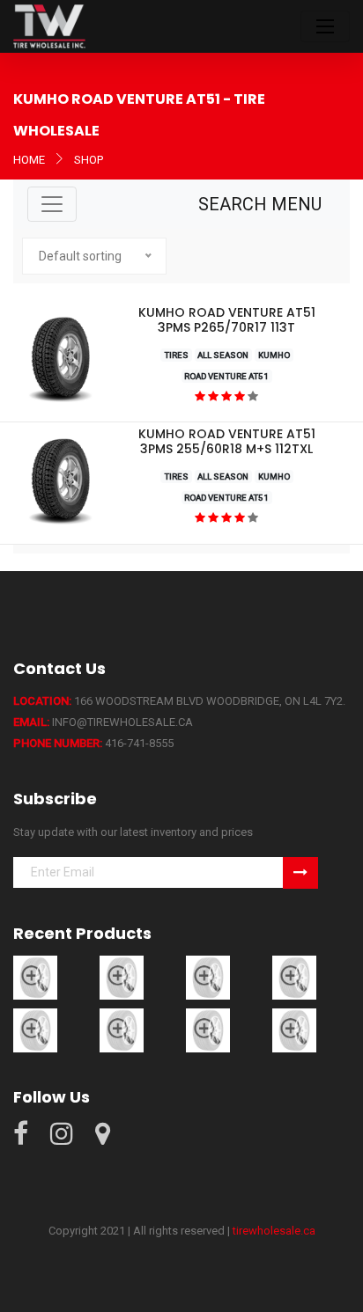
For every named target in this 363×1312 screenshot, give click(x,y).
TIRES (176, 355)
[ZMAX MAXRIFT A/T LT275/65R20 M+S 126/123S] (35, 977)
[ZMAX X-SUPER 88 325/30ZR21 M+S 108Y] (208, 1030)
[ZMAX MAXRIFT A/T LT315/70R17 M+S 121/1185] (208, 977)
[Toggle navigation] (325, 26)
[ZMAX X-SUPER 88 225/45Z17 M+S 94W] (35, 1030)
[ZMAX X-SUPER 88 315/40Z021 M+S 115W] (294, 1030)
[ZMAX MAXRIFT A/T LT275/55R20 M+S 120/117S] (121, 977)
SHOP (88, 159)
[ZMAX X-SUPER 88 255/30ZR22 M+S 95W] (121, 1030)
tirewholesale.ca (274, 1230)
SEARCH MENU (260, 204)
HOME (29, 159)
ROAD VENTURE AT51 (226, 376)
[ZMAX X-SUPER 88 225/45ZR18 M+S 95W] (294, 977)
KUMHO (274, 355)
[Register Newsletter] (300, 873)
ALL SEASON (222, 355)
